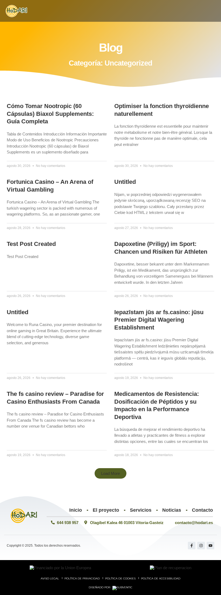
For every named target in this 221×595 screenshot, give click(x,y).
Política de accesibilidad (160, 578)
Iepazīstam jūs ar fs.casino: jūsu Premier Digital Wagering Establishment (158, 320)
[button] (213, 10)
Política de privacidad (82, 578)
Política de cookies (120, 578)
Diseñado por (100, 587)
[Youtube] (210, 545)
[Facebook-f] (191, 545)
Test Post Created (31, 244)
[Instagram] (201, 545)
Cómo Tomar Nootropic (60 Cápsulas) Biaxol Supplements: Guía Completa (50, 114)
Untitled (125, 181)
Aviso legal (50, 578)
